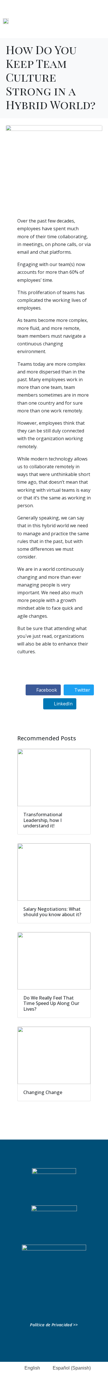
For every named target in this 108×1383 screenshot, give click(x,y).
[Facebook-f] (45, 1306)
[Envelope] (72, 1306)
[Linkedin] (35, 1306)
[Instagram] (63, 1306)
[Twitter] (54, 1306)
